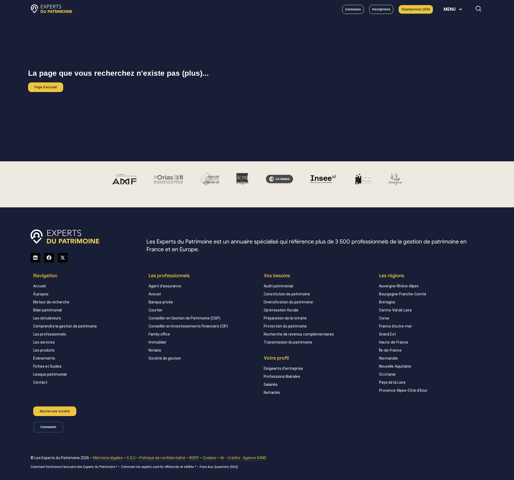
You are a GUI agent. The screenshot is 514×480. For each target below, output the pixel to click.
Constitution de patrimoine (287, 294)
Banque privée (161, 302)
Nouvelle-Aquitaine (395, 366)
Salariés (271, 384)
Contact (40, 382)
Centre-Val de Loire (395, 310)
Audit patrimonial (278, 286)
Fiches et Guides (47, 366)
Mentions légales (108, 458)
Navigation (45, 276)
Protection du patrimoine (285, 326)
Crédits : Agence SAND (247, 458)
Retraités (272, 392)
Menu (450, 9)
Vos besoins (277, 276)
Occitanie (387, 374)
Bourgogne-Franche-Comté (402, 294)
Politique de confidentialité (162, 458)
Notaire (155, 350)
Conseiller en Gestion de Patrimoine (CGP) (184, 318)
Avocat (155, 294)
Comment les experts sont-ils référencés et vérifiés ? (158, 467)
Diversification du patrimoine (288, 302)
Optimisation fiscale (281, 310)
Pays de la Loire (392, 382)
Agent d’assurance (165, 286)
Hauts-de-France (393, 342)
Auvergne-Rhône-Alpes (399, 286)
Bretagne (387, 302)
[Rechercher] (478, 8)
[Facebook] (49, 257)
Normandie (388, 358)
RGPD (194, 458)
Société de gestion (165, 358)
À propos (40, 294)
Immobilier (158, 342)
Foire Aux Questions (214, 467)
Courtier (155, 310)
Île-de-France (390, 350)
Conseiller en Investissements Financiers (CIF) (188, 326)
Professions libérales (282, 376)
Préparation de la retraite (285, 318)
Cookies (210, 458)
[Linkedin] (35, 257)
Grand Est (387, 334)
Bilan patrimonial (47, 310)
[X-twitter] (62, 257)
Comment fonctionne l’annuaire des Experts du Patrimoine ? (74, 467)
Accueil (39, 286)
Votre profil (276, 358)
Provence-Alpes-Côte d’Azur (403, 390)
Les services (44, 342)
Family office (159, 334)
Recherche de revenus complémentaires (299, 334)
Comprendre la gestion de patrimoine (65, 326)
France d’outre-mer (395, 326)
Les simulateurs (47, 318)
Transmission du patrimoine (288, 342)
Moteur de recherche (51, 302)
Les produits (44, 350)
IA (222, 458)
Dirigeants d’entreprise (283, 368)
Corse (384, 318)
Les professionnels (49, 334)
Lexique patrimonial (50, 374)
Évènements (44, 358)
